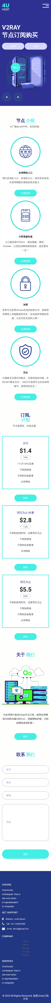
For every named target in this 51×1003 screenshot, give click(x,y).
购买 (25, 498)
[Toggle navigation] (45, 6)
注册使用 (25, 193)
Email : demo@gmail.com (18, 929)
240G (25, 596)
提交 (25, 854)
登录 (13, 46)
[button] (7, 97)
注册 (36, 46)
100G (25, 457)
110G (25, 527)
